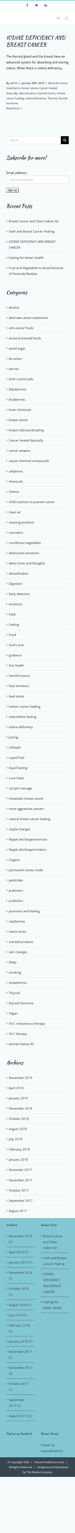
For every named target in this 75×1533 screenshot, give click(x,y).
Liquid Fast (16, 757)
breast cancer (29, 88)
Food (12, 635)
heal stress (16, 696)
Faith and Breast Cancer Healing (31, 231)
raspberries (17, 921)
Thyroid (52, 98)
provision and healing (24, 911)
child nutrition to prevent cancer (32, 502)
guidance (15, 655)
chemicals (16, 481)
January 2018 (18, 1159)
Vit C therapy (18, 1034)
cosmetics (16, 532)
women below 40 (21, 1044)
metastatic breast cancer (26, 798)
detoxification (27, 93)
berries (14, 369)
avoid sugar (17, 348)
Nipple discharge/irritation (27, 849)
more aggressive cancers (26, 809)
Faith (12, 614)
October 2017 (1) (19, 1387)
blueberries (17, 399)
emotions (15, 604)
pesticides (16, 880)
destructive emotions (24, 553)
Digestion (15, 583)
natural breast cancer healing (29, 819)
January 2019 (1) (20, 1262)
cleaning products (21, 522)
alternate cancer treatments (28, 318)
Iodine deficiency (35, 98)
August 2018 (18, 1129)
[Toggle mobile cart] (58, 18)
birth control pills (21, 379)
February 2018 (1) (19, 1328)
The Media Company (39, 1472)
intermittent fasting (22, 717)
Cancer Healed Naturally (26, 440)
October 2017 (19, 1190)
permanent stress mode (26, 870)
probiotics (16, 901)
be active (15, 358)
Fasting (14, 624)
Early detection (19, 594)
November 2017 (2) (20, 1371)
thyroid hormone (21, 1003)
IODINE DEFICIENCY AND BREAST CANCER (35, 41)
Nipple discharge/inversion (28, 839)
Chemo (14, 492)
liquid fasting (18, 768)
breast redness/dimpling (26, 430)
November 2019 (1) (20, 1239)
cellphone (16, 471)
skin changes (18, 952)
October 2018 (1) (19, 1291)
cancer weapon (19, 450)
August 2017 (18, 1211)
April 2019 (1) (18, 1252)
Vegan (13, 1013)
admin (14, 83)
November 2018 (20, 1108)
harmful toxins (47, 93)
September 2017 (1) (16, 1403)
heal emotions (19, 686)
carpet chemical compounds (29, 461)
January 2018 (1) (20, 1341)
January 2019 (18, 1098)
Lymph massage (20, 788)
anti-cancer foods (21, 328)
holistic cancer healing (24, 706)
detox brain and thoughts (27, 563)
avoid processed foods (25, 338)
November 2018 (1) (20, 1275)
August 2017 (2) (20, 1416)
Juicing (13, 737)
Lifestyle (15, 747)
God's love (16, 645)
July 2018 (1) (18, 1315)
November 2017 (20, 1180)
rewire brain (17, 931)
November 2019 (20, 1078)
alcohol (14, 307)
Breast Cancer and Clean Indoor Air (34, 221)
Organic (14, 860)
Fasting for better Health (26, 258)
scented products (21, 942)
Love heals (16, 778)
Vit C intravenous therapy (27, 1023)
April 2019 (16, 1088)
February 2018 (19, 1149)
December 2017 (20, 1170)
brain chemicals (20, 410)
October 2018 (19, 1118)
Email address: (16, 173)
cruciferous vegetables (25, 543)
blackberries (17, 389)
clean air (15, 512)
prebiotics (16, 890)
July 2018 (15, 1139)
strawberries (18, 982)
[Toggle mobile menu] (66, 18)
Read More (13, 108)
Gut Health (16, 665)
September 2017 (21, 1200)
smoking (15, 972)
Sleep (12, 962)
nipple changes (19, 829)
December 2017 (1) (20, 1354)
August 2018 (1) (20, 1305)
